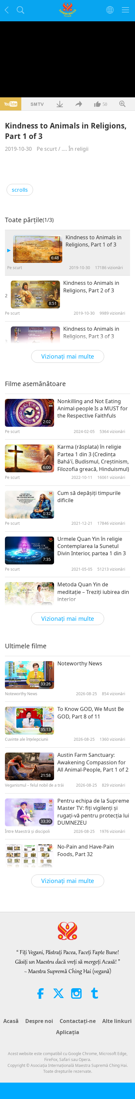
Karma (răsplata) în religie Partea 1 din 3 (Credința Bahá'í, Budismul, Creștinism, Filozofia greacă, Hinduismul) (93, 457)
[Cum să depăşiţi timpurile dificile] (29, 505)
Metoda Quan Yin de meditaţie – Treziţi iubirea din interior (93, 592)
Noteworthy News (79, 663)
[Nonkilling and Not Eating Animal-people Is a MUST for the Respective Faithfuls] (29, 413)
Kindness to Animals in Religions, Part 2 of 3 (91, 286)
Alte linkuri (117, 1021)
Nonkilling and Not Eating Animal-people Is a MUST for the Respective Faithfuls (92, 409)
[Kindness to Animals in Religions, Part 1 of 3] (37, 249)
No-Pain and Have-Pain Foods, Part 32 (85, 850)
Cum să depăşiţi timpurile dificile (89, 496)
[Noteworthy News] (29, 675)
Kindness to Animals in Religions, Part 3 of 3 (91, 332)
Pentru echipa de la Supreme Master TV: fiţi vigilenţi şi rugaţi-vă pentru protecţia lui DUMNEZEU (93, 811)
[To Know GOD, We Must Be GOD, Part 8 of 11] (29, 721)
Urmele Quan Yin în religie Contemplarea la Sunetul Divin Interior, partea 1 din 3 (91, 546)
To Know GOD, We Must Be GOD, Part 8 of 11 (90, 712)
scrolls (20, 189)
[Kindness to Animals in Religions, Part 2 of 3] (35, 294)
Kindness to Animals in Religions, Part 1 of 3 (94, 241)
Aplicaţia (67, 1032)
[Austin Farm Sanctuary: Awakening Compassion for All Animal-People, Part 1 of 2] (29, 766)
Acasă (11, 1021)
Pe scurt (47, 148)
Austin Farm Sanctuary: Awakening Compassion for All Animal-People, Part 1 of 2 (92, 762)
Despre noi (39, 1021)
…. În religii (75, 148)
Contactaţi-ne (78, 1021)
